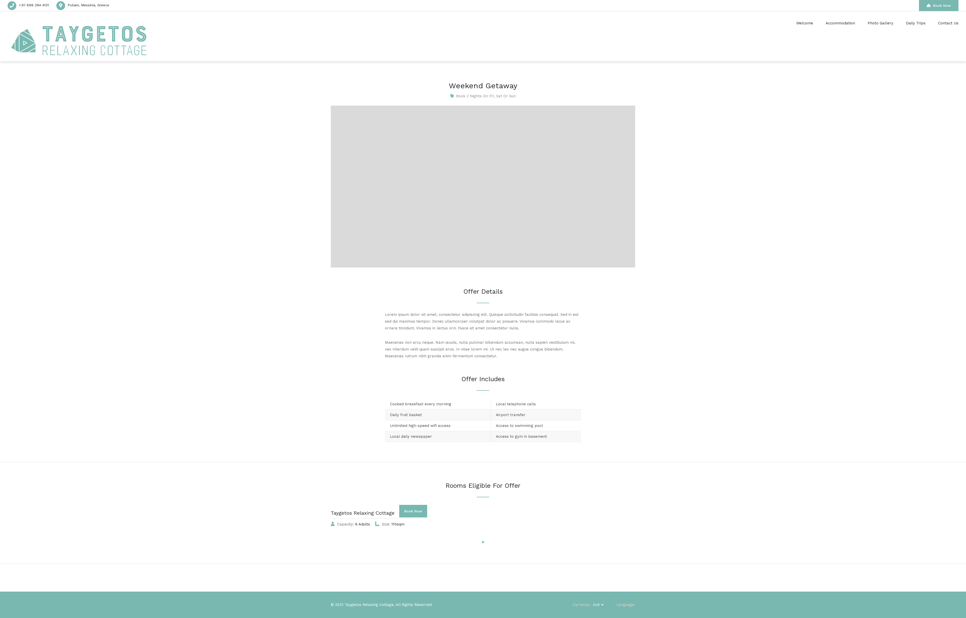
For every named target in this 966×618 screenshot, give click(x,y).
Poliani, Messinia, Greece (88, 5)
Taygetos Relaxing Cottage (362, 513)
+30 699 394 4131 (34, 5)
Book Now (942, 6)
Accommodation (840, 23)
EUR (596, 605)
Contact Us (948, 23)
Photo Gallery (880, 23)
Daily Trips (915, 23)
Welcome (804, 23)
